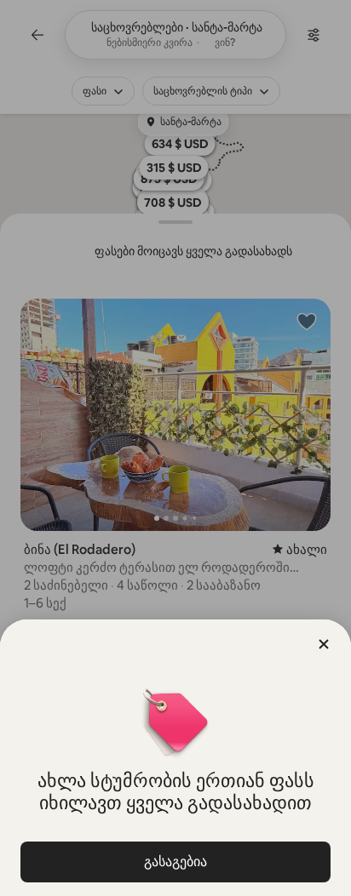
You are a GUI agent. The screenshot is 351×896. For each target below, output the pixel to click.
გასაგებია (175, 861)
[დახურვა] (324, 644)
